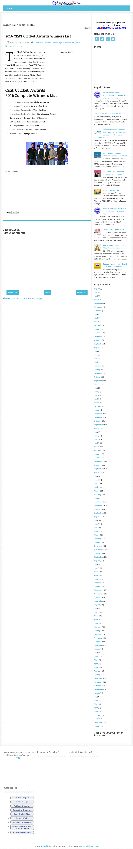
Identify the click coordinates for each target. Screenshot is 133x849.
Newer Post (13, 292)
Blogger (19, 757)
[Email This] (10, 212)
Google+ (108, 39)
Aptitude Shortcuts (22, 806)
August (97, 288)
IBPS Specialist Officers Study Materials (22, 827)
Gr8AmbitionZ (47, 846)
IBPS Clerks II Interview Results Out (107, 114)
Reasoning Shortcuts (22, 810)
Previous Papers (22, 798)
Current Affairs (22, 818)
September (98, 303)
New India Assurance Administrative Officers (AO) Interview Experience (114, 95)
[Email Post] (7, 212)
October (97, 310)
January (97, 329)
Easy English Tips (22, 814)
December (98, 333)
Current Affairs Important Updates (66, 42)
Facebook (97, 39)
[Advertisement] (33, 18)
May (96, 292)
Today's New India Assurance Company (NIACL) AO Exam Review (114, 211)
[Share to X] (15, 212)
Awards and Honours (42, 42)
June (96, 355)
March (96, 300)
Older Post (81, 292)
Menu (9, 8)
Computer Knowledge (22, 822)
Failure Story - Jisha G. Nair (113, 230)
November (98, 307)
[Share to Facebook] (17, 212)
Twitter (102, 39)
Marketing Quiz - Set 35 (112, 190)
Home (47, 292)
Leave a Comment (15, 46)
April (96, 296)
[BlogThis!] (12, 212)
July (95, 314)
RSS (113, 39)
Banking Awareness (22, 832)
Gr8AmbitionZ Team (89, 846)
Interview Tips (22, 802)
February (97, 325)
